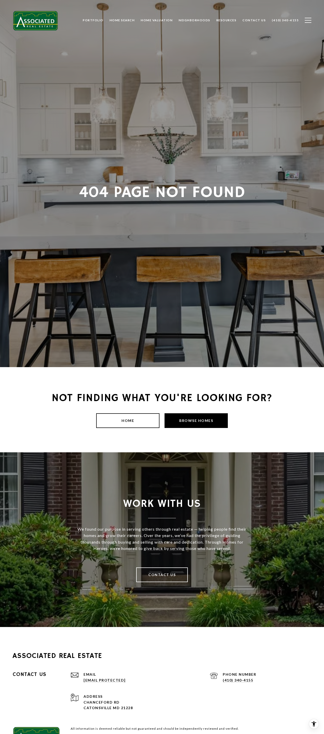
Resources (226, 20)
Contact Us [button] (162, 574)
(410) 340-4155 (238, 680)
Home (128, 420)
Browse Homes (196, 420)
